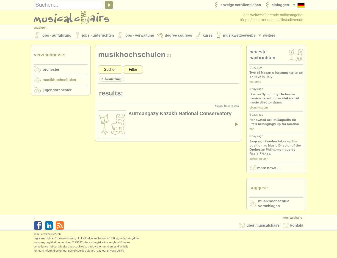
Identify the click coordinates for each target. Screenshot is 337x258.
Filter (133, 69)
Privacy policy (115, 250)
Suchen (110, 69)
